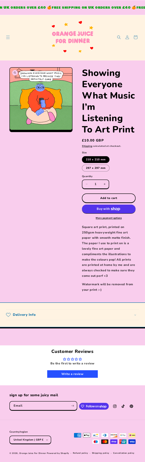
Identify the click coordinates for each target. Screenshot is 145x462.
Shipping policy (101, 453)
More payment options (109, 218)
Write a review (72, 374)
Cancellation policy (123, 453)
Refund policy (80, 453)
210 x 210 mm (96, 159)
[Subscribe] (73, 405)
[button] (8, 37)
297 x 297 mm (96, 168)
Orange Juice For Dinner (32, 453)
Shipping (87, 146)
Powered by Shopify (58, 453)
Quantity (87, 176)
